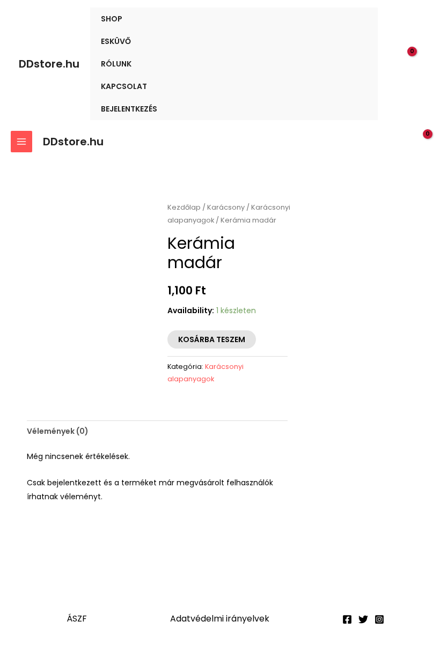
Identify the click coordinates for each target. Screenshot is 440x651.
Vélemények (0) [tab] (58, 431)
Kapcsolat (124, 86)
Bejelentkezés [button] (129, 109)
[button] (392, 64)
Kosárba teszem (211, 339)
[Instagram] (379, 619)
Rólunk (116, 64)
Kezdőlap (184, 207)
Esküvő (116, 41)
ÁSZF (77, 618)
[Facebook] (347, 619)
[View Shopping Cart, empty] (414, 64)
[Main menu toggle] (21, 141)
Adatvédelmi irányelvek (219, 618)
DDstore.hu (49, 63)
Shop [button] (111, 19)
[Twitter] (363, 619)
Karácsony (226, 207)
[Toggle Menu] (356, 18)
